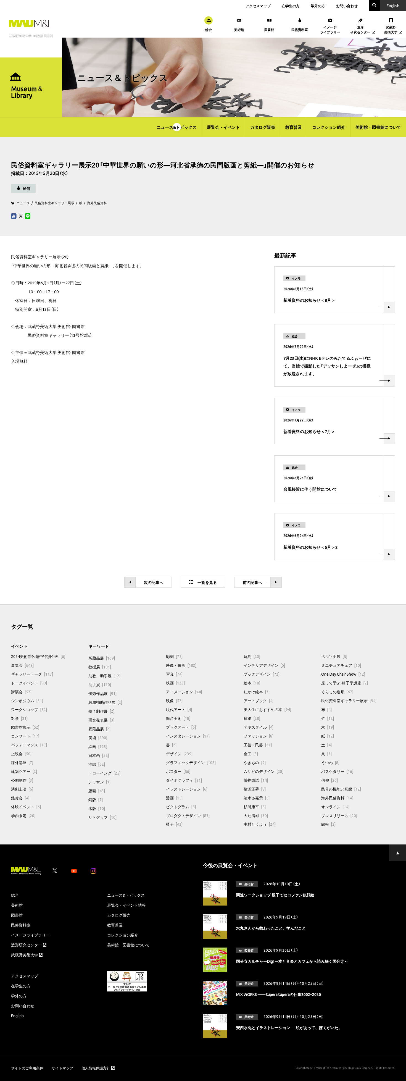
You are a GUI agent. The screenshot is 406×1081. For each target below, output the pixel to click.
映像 (174, 700)
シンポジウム (27, 700)
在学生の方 (291, 5)
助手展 (99, 684)
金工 (251, 753)
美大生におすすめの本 (267, 709)
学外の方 (318, 5)
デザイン (179, 753)
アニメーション (184, 691)
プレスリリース (339, 815)
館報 (328, 824)
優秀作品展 (102, 693)
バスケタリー (337, 771)
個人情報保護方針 (95, 1067)
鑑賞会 (20, 798)
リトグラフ (102, 817)
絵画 (97, 746)
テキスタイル (258, 727)
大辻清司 (256, 815)
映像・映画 (181, 665)
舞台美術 (178, 718)
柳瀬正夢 (255, 789)
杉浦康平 (255, 806)
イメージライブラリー (30, 935)
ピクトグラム (181, 806)
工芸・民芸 (258, 744)
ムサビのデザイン (263, 771)
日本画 (98, 755)
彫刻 (174, 656)
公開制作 (22, 780)
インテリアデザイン (264, 665)
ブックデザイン (262, 674)
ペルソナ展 (334, 656)
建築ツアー (24, 771)
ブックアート (181, 727)
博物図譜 (256, 780)
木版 (96, 808)
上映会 (21, 753)
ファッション (258, 736)
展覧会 (22, 665)
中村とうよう (260, 824)
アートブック (258, 700)
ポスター (178, 771)
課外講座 (22, 762)
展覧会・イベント (223, 127)
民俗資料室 (20, 925)
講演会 (21, 691)
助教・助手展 (104, 675)
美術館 (17, 905)
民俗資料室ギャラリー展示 (54, 202)
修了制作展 (101, 711)
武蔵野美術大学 (24, 954)
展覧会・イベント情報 (126, 905)
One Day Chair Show (343, 674)
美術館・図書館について (378, 127)
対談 (19, 718)
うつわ (330, 762)
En (393, 5)
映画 (175, 683)
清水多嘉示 (257, 798)
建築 (252, 718)
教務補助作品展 (105, 702)
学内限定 (23, 815)
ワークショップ (29, 709)
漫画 (174, 798)
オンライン (335, 806)
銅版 (95, 799)
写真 (174, 674)
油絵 (96, 764)
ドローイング (104, 773)
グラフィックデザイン (191, 762)
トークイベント (29, 683)
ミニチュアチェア (341, 665)
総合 (15, 895)
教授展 (99, 667)
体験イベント (26, 806)
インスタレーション (188, 736)
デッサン (99, 781)
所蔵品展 (101, 658)
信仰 (329, 780)
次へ (153, 582)
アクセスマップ (258, 5)
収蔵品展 (99, 728)
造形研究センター (26, 945)
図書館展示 (25, 727)
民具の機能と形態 (341, 789)
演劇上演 (22, 789)
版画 (96, 790)
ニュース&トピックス (177, 127)
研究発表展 (101, 720)
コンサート (25, 736)
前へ (252, 582)
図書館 (17, 915)
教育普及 (293, 127)
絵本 (252, 683)
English (17, 1015)
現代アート (179, 709)
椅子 (174, 824)
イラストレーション (186, 789)
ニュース (23, 202)
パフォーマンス (29, 744)
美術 (97, 737)
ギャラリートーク (32, 674)
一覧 (207, 582)
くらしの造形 (337, 691)
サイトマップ (62, 1067)
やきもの (255, 762)
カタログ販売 (262, 127)
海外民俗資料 (97, 202)
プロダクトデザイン (188, 815)
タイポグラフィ (184, 780)
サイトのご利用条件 (27, 1067)
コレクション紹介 (328, 127)
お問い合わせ (347, 5)
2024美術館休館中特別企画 (38, 656)
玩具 (252, 656)
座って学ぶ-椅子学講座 (344, 683)
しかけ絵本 (257, 691)
